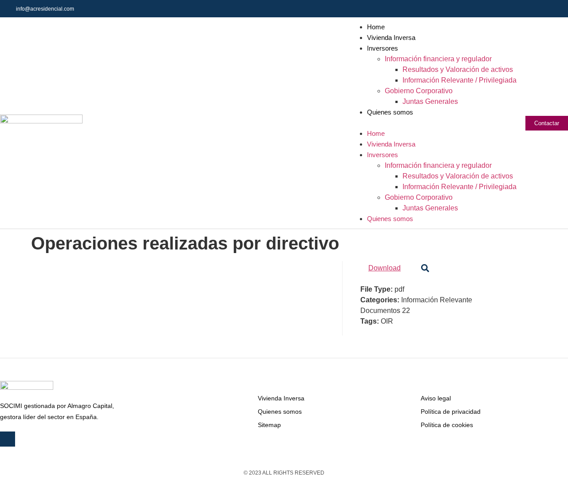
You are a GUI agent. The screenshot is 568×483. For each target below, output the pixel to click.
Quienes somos (390, 112)
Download (384, 268)
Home (376, 27)
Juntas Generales (430, 101)
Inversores (382, 48)
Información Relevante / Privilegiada (459, 80)
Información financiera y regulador (438, 59)
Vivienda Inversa (391, 37)
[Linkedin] (559, 8)
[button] (433, 123)
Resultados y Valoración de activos (457, 69)
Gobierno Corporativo (419, 91)
